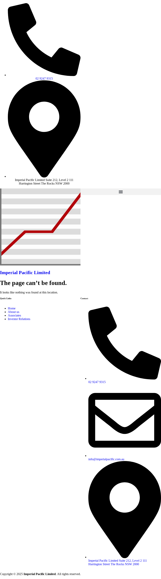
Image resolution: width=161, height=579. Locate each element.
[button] (120, 191)
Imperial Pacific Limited (25, 272)
